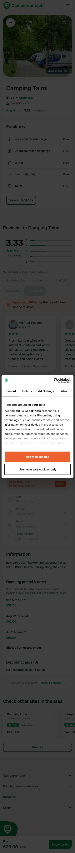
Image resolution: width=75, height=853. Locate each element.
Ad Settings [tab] (46, 391)
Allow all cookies (37, 456)
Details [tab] (27, 391)
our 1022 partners (28, 410)
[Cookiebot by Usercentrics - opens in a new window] (54, 380)
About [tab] (65, 391)
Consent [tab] (10, 391)
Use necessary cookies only (38, 469)
